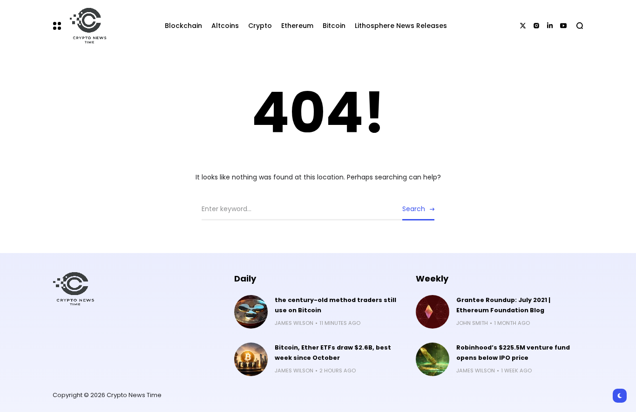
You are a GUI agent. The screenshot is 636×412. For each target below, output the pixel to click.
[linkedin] (550, 25)
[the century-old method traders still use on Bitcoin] (251, 312)
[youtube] (563, 25)
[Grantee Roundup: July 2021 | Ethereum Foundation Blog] (432, 312)
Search (413, 208)
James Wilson (294, 323)
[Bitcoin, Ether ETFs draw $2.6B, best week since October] (251, 359)
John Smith (472, 323)
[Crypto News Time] (85, 25)
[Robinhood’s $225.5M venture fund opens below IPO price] (432, 359)
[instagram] (536, 25)
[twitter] (523, 25)
